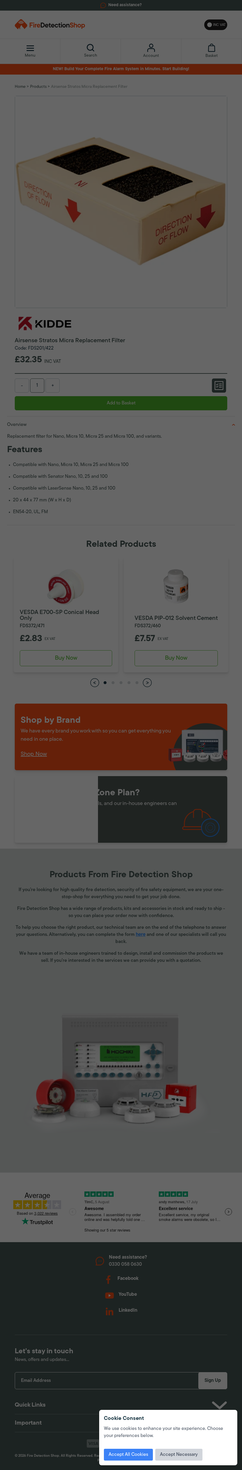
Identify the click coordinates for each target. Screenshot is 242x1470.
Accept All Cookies (128, 1454)
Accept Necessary (179, 1454)
